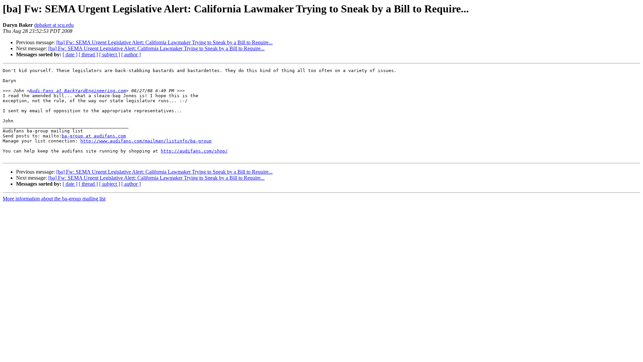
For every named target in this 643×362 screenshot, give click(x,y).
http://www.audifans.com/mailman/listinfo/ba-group (146, 140)
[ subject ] (109, 54)
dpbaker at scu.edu (54, 25)
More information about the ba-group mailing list (54, 198)
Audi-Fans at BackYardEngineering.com (77, 90)
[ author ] (131, 54)
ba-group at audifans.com (94, 135)
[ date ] (70, 54)
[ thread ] (88, 54)
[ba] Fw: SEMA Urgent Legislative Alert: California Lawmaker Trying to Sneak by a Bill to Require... (164, 42)
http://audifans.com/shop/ (194, 151)
